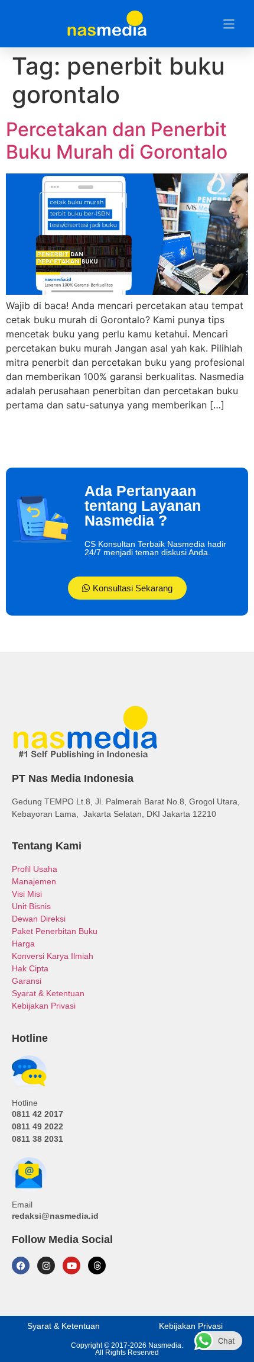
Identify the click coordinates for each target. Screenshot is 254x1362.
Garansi (26, 981)
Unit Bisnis (31, 906)
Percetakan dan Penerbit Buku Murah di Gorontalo (116, 140)
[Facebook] (21, 1265)
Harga (23, 943)
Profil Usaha (34, 869)
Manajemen (34, 881)
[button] (229, 24)
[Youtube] (71, 1265)
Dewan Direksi (39, 918)
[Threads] (97, 1265)
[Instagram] (46, 1265)
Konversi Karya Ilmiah (52, 956)
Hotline (25, 1102)
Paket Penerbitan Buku (54, 931)
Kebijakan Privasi (44, 1005)
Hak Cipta (30, 968)
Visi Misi (27, 894)
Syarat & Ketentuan (48, 993)
